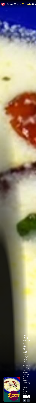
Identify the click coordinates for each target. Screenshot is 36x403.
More (24, 393)
